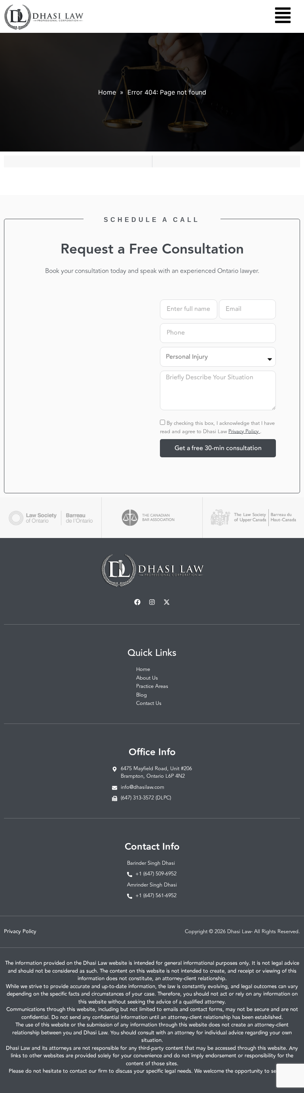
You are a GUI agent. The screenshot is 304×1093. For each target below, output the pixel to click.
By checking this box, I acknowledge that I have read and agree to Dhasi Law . (217, 427)
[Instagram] (152, 602)
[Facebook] (137, 602)
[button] (283, 16)
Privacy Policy (244, 431)
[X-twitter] (166, 602)
